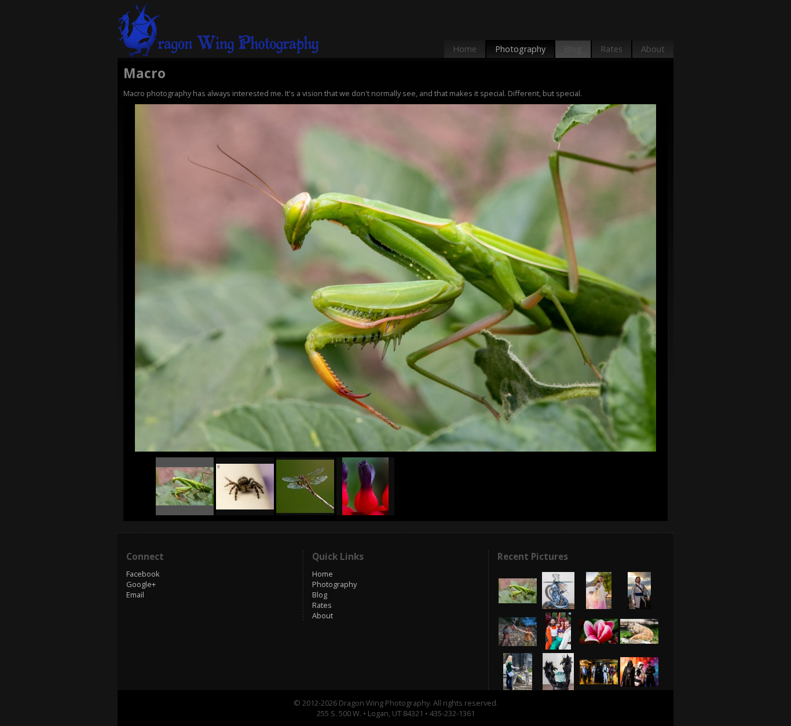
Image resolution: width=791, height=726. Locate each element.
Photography (520, 48)
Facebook (143, 574)
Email (135, 594)
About (653, 48)
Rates (611, 48)
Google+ (141, 584)
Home (465, 48)
